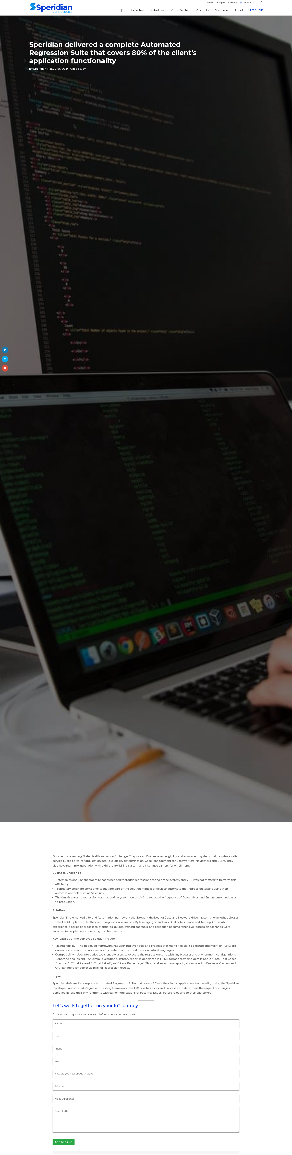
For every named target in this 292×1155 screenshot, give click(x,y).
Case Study (78, 68)
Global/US (248, 3)
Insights (220, 3)
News (210, 3)
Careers (232, 3)
